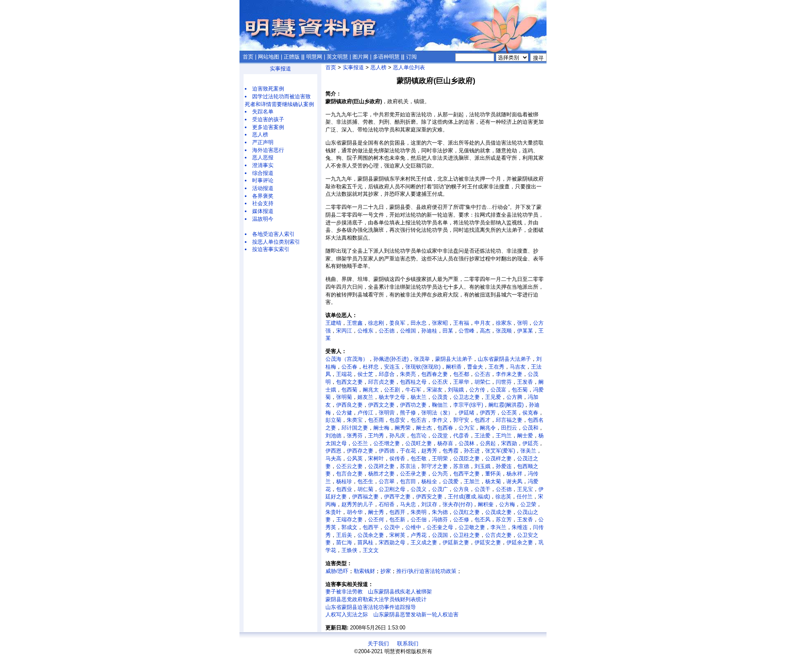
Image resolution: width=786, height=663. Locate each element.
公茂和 (530, 428)
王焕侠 (349, 550)
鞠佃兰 (440, 405)
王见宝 (525, 489)
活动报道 (262, 188)
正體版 (292, 57)
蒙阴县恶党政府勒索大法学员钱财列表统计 (376, 599)
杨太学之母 (392, 397)
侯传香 (397, 458)
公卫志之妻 (466, 397)
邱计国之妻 (354, 428)
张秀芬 (355, 435)
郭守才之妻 (434, 466)
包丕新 (397, 519)
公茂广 (440, 489)
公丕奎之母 (440, 527)
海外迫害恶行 (268, 150)
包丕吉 (419, 420)
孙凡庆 (397, 435)
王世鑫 (355, 323)
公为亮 (440, 474)
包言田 (408, 481)
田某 (448, 331)
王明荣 (440, 458)
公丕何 (376, 519)
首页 (248, 57)
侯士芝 (365, 374)
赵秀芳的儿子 (357, 504)
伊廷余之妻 (519, 542)
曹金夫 (475, 367)
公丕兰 (360, 443)
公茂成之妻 (498, 512)
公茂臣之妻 (466, 458)
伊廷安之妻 (487, 542)
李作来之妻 (509, 374)
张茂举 (422, 359)
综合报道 (262, 173)
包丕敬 (419, 458)
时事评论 (262, 180)
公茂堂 (440, 435)
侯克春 (530, 413)
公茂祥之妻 (381, 466)
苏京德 (461, 466)
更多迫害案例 (268, 127)
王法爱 (482, 435)
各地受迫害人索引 (273, 234)
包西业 (344, 489)
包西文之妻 (349, 382)
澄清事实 (262, 165)
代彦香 (461, 435)
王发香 (525, 382)
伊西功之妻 (413, 405)
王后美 (344, 535)
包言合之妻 (349, 474)
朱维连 (520, 527)
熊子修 (408, 413)
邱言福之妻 (509, 420)
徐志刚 (376, 323)
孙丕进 (472, 451)
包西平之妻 (466, 474)
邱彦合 (387, 374)
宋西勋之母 (392, 542)
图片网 (360, 57)
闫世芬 (504, 382)
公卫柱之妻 (466, 535)
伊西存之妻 (360, 451)
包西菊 (349, 390)
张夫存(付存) (457, 504)
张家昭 (440, 323)
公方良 (461, 489)
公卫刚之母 (392, 489)
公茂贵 (440, 397)
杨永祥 (514, 474)
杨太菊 (493, 481)
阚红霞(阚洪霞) (506, 405)
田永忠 (419, 323)
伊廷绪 (466, 413)
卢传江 (365, 413)
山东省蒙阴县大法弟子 (504, 359)
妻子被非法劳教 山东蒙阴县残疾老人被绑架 (378, 591)
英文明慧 (337, 57)
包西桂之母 (413, 382)
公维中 (413, 527)
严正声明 (262, 142)
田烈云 (509, 428)
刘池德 (333, 435)
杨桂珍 (344, 481)
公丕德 (387, 331)
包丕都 (461, 374)
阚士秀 (376, 512)
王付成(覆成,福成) (469, 496)
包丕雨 (376, 420)
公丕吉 (482, 374)
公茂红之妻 (466, 512)
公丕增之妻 (386, 443)
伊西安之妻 (429, 496)
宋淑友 (435, 390)
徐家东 (504, 323)
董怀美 (493, 474)
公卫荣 (528, 504)
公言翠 (387, 481)
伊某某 (525, 331)
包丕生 (365, 481)
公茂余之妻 (370, 535)
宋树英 (397, 535)
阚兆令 (488, 428)
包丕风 (482, 519)
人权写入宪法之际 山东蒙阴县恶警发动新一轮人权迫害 (391, 614)
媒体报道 (262, 211)
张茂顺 (504, 331)
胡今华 (355, 512)
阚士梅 (381, 428)
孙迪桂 (429, 331)
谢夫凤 (514, 481)
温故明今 (262, 219)
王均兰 (504, 435)
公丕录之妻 (413, 474)
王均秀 (376, 435)
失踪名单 (262, 112)
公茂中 (392, 527)
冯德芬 (440, 519)
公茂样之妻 (498, 458)
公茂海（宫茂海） (346, 359)
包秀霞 (450, 451)
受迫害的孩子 (268, 119)
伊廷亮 (530, 443)
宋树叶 (376, 458)
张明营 (387, 413)
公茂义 (419, 489)
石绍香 (387, 504)
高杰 (485, 331)
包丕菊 (520, 390)
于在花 (408, 451)
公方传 (477, 390)
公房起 (488, 443)
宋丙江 (344, 331)
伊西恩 (333, 451)
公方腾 (514, 397)
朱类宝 (355, 420)
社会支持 (262, 203)
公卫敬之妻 (471, 527)
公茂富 (498, 390)
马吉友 (518, 367)
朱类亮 (408, 374)
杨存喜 (445, 443)
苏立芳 (504, 519)
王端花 (344, 374)
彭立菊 (333, 420)
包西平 (371, 527)
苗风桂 (365, 542)
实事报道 (280, 69)
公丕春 (349, 367)
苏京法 (408, 466)
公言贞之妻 (498, 535)
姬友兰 (365, 397)
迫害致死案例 (268, 89)
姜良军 (397, 323)
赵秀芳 (429, 451)
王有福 (461, 323)
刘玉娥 (482, 466)
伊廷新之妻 (456, 542)
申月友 (482, 323)
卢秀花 (419, 535)
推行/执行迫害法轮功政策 (426, 571)
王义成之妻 (424, 542)
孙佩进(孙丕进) (391, 359)
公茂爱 (450, 481)
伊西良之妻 (349, 405)
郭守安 (461, 420)
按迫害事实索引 (270, 249)
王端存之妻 (349, 519)
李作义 (440, 420)
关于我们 (378, 643)
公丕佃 (419, 519)
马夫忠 (408, 504)
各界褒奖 (262, 196)
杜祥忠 (371, 367)
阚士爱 (525, 435)
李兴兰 (498, 527)
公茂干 (482, 489)
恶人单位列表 (409, 67)
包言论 (419, 435)
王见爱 (493, 397)
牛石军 (413, 390)
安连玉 (392, 367)
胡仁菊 (365, 489)
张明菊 (344, 397)
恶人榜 (260, 134)
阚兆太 (371, 390)
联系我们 (407, 643)
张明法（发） (437, 413)
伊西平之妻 (397, 496)
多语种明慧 (386, 57)
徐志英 (503, 496)
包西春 (445, 428)
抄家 (385, 571)
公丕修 (461, 519)
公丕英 (509, 413)
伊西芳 (488, 413)
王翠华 (461, 382)
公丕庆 (440, 382)
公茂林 (466, 443)
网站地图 (268, 57)
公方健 (344, 413)
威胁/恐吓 (336, 571)
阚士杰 (424, 428)
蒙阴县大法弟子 (453, 359)
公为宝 (466, 428)
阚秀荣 (403, 428)
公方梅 (507, 504)
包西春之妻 (434, 374)
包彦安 (397, 420)
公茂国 (440, 535)
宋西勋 (509, 443)
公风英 (355, 458)
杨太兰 (419, 397)
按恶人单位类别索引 (276, 242)
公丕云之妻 (349, 466)
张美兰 (528, 451)
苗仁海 (344, 542)
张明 (522, 323)
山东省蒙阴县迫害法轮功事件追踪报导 (370, 607)
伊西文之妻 (381, 405)
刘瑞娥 (456, 390)
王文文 (371, 550)
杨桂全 (429, 481)
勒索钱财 (364, 571)
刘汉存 (429, 504)
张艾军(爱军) (500, 451)
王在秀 (496, 367)
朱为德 (440, 512)
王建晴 (333, 323)
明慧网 (314, 57)
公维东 (365, 331)
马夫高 (333, 458)
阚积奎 (486, 504)
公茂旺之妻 (418, 443)
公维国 (408, 331)
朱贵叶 (333, 512)
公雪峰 (466, 331)
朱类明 (419, 512)
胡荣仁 (482, 382)
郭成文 (349, 527)
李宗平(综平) (468, 405)
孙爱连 (504, 466)
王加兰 (472, 481)
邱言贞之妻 (381, 382)
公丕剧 (392, 390)
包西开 (397, 512)
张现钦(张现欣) (422, 367)
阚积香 (454, 367)
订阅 (411, 57)
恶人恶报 (262, 157)
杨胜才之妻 (381, 474)
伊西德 (387, 451)
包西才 (482, 420)
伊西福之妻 (365, 496)
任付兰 (525, 496)
